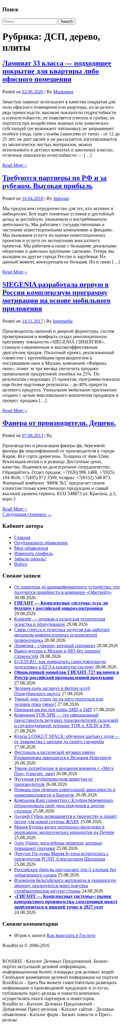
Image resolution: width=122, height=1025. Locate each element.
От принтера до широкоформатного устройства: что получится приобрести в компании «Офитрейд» (67, 589)
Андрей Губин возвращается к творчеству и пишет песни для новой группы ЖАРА (65, 819)
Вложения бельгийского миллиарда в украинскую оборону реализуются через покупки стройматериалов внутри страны (65, 885)
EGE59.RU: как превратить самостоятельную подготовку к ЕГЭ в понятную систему (60, 664)
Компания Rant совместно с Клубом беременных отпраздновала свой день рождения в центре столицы (63, 805)
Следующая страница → (27, 514)
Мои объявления (31, 548)
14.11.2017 (32, 321)
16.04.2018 (32, 198)
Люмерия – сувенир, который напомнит (54, 645)
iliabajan (61, 198)
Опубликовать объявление (41, 542)
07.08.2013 (32, 435)
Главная (22, 537)
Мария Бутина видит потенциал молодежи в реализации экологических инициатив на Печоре (64, 829)
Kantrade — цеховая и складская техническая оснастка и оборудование (59, 621)
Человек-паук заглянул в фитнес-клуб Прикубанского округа (52, 691)
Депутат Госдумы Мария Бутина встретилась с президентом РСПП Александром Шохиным (61, 856)
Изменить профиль (33, 553)
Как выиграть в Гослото (71, 935)
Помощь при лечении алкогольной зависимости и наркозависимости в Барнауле (64, 792)
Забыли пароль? (30, 558)
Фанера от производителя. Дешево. (59, 423)
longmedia (63, 321)
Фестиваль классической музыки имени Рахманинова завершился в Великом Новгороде (62, 755)
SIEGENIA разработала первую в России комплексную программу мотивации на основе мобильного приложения (56, 296)
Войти (20, 564)
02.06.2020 (32, 91)
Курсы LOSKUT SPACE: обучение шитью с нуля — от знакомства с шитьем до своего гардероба (66, 739)
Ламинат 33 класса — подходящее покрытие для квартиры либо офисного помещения (56, 71)
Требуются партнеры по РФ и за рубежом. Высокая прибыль (54, 182)
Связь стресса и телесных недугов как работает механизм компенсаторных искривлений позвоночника (62, 635)
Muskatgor (63, 91)
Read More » (14, 165)
